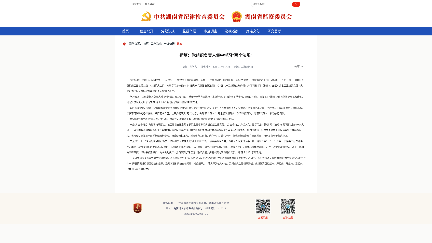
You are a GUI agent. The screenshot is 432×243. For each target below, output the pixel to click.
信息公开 (146, 31)
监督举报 (189, 31)
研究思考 (274, 31)
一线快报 (169, 43)
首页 (125, 31)
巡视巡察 (231, 31)
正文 (179, 43)
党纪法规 (168, 31)
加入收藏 (150, 4)
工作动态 (156, 43)
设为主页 (136, 4)
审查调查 (210, 31)
